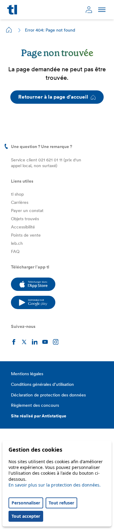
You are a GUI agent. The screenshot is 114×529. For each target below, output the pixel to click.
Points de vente (26, 235)
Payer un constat (27, 210)
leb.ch (17, 243)
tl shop (17, 194)
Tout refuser (61, 503)
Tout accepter (26, 516)
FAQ (15, 251)
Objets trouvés (25, 218)
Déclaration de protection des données (48, 395)
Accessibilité (23, 226)
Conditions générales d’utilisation (42, 384)
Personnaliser (26, 503)
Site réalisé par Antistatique (38, 415)
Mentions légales (27, 373)
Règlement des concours (35, 405)
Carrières (19, 202)
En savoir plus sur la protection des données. (55, 485)
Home (9, 30)
